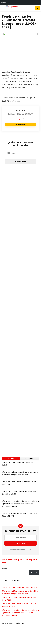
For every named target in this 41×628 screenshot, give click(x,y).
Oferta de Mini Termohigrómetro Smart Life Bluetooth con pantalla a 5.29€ (20, 473)
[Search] (31, 8)
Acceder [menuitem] (4, 3)
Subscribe (20, 161)
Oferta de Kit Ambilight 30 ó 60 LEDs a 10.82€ (20, 587)
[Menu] (2, 8)
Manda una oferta (37, 8)
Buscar (4, 568)
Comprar (20, 124)
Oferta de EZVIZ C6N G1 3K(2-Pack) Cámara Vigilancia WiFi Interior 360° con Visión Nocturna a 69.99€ (20, 503)
